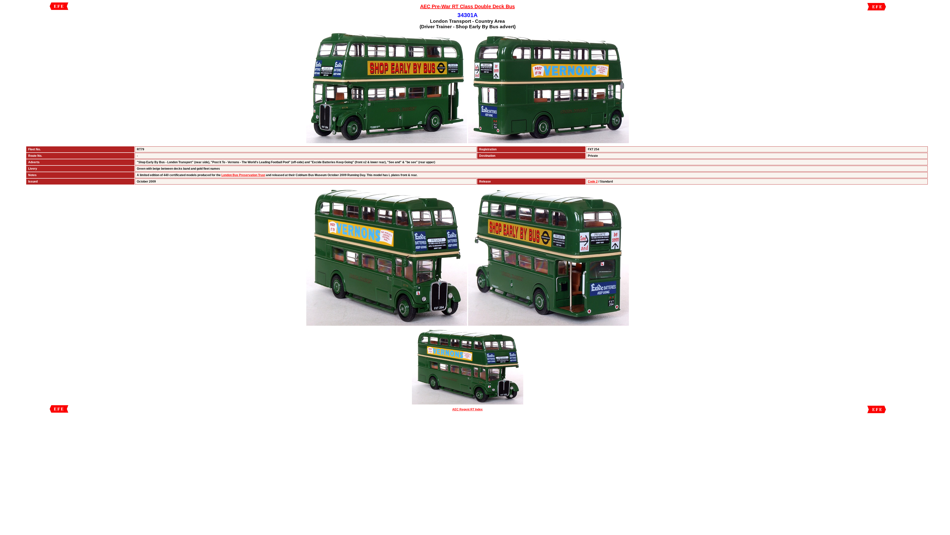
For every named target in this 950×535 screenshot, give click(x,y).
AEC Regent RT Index (467, 409)
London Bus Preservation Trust (243, 175)
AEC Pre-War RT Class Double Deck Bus (467, 6)
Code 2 (593, 181)
